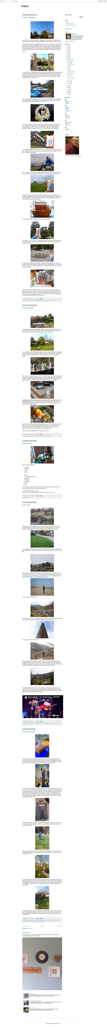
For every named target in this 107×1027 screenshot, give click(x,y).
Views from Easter (28, 732)
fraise (25, 6)
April (68, 69)
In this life (67, 129)
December (69, 59)
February (69, 81)
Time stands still (26, 932)
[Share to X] (39, 299)
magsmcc (76, 33)
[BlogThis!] (38, 299)
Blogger (58, 1023)
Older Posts (59, 926)
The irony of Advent (70, 23)
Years (67, 130)
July (68, 66)
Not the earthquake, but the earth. (68, 110)
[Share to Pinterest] (42, 299)
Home (42, 926)
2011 (67, 90)
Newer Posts (25, 926)
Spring (35, 300)
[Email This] (36, 299)
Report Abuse (68, 28)
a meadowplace (28, 436)
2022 (67, 46)
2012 (67, 89)
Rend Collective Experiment (49, 723)
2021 (67, 48)
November (69, 61)
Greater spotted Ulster (30, 300)
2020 (67, 49)
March (68, 80)
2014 (67, 85)
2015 (67, 58)
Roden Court (32, 1007)
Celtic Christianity (37, 723)
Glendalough (32, 618)
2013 (67, 87)
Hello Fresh (68, 103)
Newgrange (56, 550)
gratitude (33, 920)
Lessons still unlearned (51, 920)
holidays (42, 723)
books (33, 723)
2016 (67, 56)
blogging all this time (50, 492)
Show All (72, 131)
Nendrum (41, 149)
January (69, 83)
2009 (67, 94)
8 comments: (32, 721)
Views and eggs (28, 308)
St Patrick (38, 300)
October (69, 63)
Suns (30, 497)
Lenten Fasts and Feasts (71, 25)
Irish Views (26, 505)
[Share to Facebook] (40, 299)
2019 (67, 51)
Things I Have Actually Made (31, 921)
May (68, 68)
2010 (67, 92)
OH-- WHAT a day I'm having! (35, 1000)
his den (46, 101)
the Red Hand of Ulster (32, 240)
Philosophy (57, 920)
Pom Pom (40, 289)
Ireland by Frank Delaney (35, 574)
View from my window (44, 300)
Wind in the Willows (52, 300)
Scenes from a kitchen (36, 436)
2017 (67, 54)
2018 (67, 53)
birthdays (27, 497)
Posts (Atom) (30, 928)
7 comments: (32, 298)
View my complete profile (70, 41)
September (69, 64)
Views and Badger (28, 17)
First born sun (27, 443)
